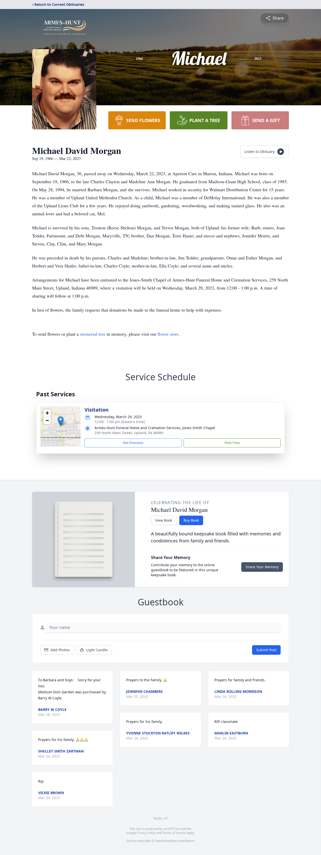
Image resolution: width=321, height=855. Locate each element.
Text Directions (133, 443)
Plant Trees (232, 443)
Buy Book (191, 520)
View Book (163, 520)
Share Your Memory (262, 566)
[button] (60, 421)
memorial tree (92, 334)
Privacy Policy (146, 833)
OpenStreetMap (166, 841)
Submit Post (266, 649)
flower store (168, 334)
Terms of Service (174, 833)
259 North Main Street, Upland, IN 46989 (129, 432)
